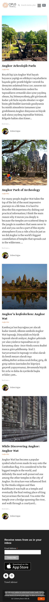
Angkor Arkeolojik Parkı (19, 66)
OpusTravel (9, 5)
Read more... (6, 124)
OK (41, 599)
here (27, 596)
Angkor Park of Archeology (21, 190)
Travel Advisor (11, 582)
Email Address (11, 548)
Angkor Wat (5, 69)
